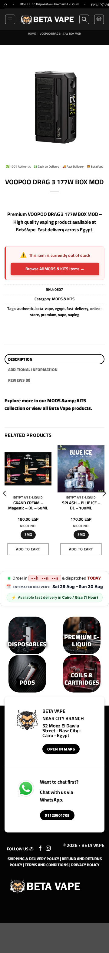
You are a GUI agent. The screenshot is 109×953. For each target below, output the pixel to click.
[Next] (104, 506)
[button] (10, 19)
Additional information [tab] (33, 369)
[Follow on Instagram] (48, 848)
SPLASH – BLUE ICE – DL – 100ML (81, 505)
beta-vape (44, 308)
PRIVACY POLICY (85, 864)
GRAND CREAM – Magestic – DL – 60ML (28, 505)
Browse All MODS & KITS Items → (54, 269)
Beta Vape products (70, 408)
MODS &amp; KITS (66, 400)
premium (48, 314)
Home (32, 33)
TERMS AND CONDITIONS (46, 864)
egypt (60, 308)
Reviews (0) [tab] (19, 380)
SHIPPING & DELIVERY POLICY (33, 858)
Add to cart (28, 549)
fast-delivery (77, 308)
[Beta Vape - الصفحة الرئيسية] (45, 886)
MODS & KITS (63, 298)
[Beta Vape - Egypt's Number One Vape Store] (47, 19)
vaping (73, 314)
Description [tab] (20, 359)
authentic (25, 308)
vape (62, 314)
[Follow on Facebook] (40, 848)
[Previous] (4, 506)
